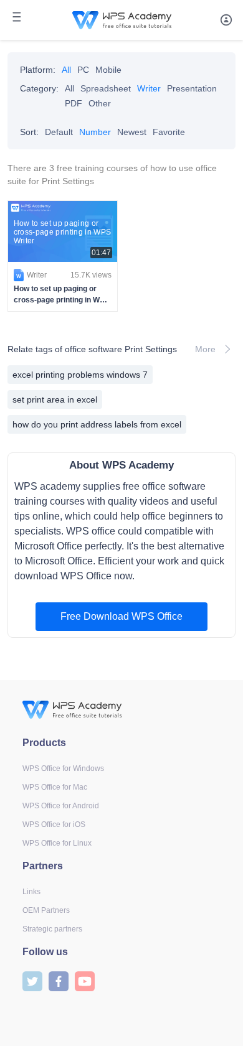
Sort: (29, 132)
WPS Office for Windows (63, 768)
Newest (131, 132)
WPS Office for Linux (57, 843)
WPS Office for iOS (53, 824)
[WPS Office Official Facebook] (59, 980)
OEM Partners (46, 910)
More (205, 349)
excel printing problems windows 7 (80, 375)
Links (31, 891)
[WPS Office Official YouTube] (85, 980)
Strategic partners (52, 929)
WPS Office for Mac (54, 787)
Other (99, 103)
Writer (149, 88)
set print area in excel (54, 399)
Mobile (108, 70)
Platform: (37, 70)
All (66, 70)
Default (59, 132)
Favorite (169, 132)
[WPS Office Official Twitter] (32, 980)
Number (95, 132)
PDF (73, 103)
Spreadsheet (105, 88)
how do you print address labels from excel (96, 424)
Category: (39, 88)
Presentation (192, 88)
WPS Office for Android (60, 805)
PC (83, 70)
